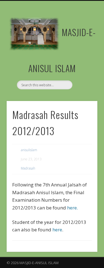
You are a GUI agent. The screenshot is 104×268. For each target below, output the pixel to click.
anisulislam (29, 150)
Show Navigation (84, 49)
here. (72, 207)
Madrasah (28, 168)
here (57, 229)
